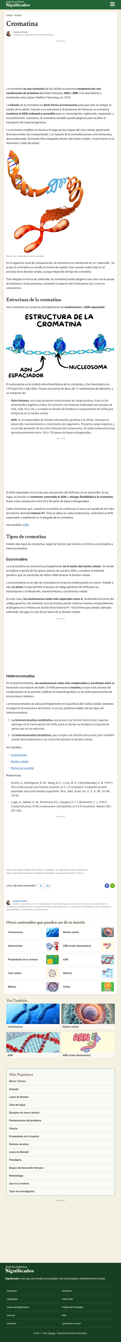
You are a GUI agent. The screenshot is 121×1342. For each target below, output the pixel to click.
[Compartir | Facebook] (107, 885)
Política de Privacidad (72, 1307)
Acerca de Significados (18, 1307)
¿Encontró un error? (71, 1323)
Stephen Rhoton (20, 901)
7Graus (51, 1333)
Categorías (12, 1299)
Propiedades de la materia (23, 959)
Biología (17, 15)
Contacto (11, 1323)
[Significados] (19, 1275)
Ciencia (9, 15)
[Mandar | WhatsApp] (112, 885)
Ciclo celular (15, 973)
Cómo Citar (67, 1299)
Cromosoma (18, 755)
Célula (66, 986)
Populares (12, 1291)
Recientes (67, 1291)
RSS (64, 1315)
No (47, 885)
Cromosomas (15, 932)
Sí (41, 885)
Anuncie (11, 1315)
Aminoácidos (15, 945)
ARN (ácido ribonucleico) (77, 945)
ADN (26, 525)
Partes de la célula (22, 768)
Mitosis (12, 986)
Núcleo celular (20, 761)
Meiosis (67, 973)
